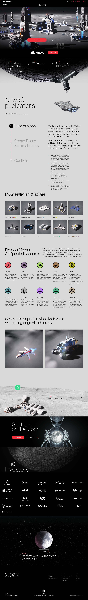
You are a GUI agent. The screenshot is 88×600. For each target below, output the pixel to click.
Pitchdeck (50, 574)
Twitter (77, 574)
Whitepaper (38, 63)
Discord (77, 576)
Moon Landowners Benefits (66, 576)
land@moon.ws (8, 593)
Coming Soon (37, 40)
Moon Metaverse (64, 574)
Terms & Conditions (65, 578)
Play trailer (53, 40)
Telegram (78, 578)
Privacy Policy (64, 580)
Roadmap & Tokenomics (53, 578)
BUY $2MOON (7, 1)
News (77, 580)
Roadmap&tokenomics (62, 64)
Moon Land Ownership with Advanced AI (15, 67)
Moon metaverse (56, 398)
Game (5, 4)
